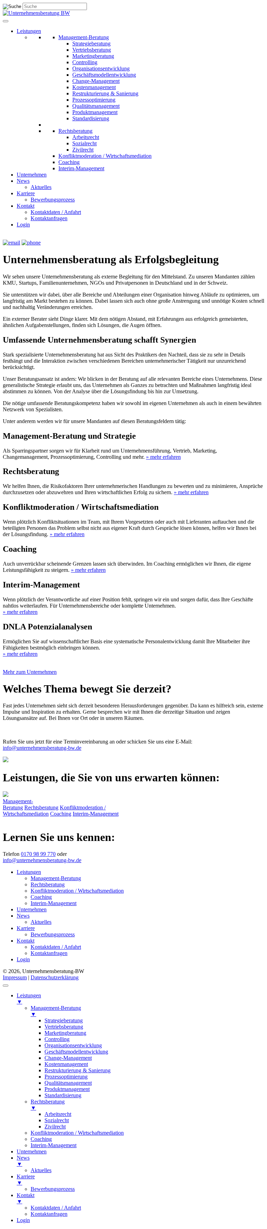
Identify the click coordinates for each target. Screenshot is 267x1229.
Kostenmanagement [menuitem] (66, 1064)
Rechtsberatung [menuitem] (48, 1105)
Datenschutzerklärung (55, 977)
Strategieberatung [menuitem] (63, 1020)
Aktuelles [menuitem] (41, 1170)
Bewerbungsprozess (53, 200)
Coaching (69, 162)
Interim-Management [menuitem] (53, 1145)
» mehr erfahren (163, 457)
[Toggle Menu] (5, 21)
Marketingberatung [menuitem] (65, 1033)
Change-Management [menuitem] (68, 1058)
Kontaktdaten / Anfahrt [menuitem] (56, 1208)
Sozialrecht (84, 143)
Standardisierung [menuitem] (62, 1095)
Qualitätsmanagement (96, 106)
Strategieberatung (91, 43)
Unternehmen (32, 175)
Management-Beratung (83, 37)
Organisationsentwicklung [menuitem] (73, 1045)
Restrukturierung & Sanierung (105, 93)
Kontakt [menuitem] (25, 1198)
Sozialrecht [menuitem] (56, 1120)
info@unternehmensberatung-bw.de (42, 748)
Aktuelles (41, 187)
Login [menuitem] (23, 1220)
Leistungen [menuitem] (29, 998)
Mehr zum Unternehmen (30, 672)
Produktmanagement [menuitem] (67, 1089)
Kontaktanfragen (49, 218)
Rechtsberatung (75, 131)
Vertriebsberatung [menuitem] (63, 1027)
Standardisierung (90, 118)
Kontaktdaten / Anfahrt (56, 212)
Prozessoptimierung (93, 100)
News (23, 181)
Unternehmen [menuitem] (32, 1151)
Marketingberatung (93, 56)
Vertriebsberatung (91, 50)
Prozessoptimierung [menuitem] (66, 1077)
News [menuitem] (23, 1161)
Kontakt (25, 206)
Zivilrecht (83, 150)
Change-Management (96, 81)
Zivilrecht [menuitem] (55, 1126)
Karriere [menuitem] (26, 1180)
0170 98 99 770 (38, 854)
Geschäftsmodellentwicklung (104, 75)
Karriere (26, 193)
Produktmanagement (95, 112)
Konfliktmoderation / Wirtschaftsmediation (105, 156)
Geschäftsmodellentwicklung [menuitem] (76, 1052)
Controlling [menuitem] (57, 1039)
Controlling (84, 62)
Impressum (15, 977)
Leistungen (29, 31)
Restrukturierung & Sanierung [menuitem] (77, 1070)
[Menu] (5, 986)
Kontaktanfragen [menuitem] (49, 1214)
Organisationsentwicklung (101, 68)
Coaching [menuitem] (41, 1139)
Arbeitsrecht (85, 137)
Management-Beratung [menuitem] (56, 1011)
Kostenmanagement (94, 87)
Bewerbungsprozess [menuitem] (53, 1189)
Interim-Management (81, 168)
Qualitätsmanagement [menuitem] (68, 1083)
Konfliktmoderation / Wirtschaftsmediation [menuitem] (77, 1133)
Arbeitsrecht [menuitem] (57, 1114)
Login (23, 224)
